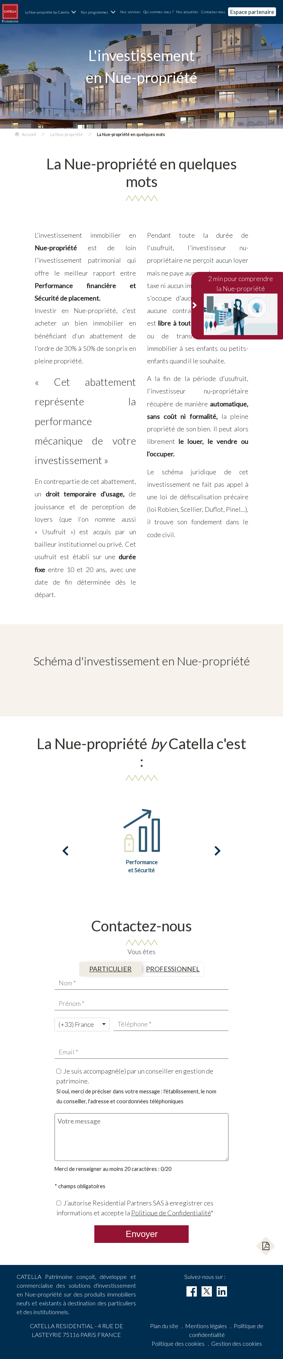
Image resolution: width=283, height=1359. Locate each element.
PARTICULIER (110, 969)
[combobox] (82, 1024)
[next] (217, 851)
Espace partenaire (252, 11)
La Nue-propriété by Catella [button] (47, 12)
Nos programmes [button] (94, 12)
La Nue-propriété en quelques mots (131, 134)
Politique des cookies (178, 1343)
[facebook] (191, 1291)
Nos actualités (187, 12)
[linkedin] (222, 1291)
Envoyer (142, 1234)
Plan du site (164, 1325)
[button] (266, 1246)
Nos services (130, 12)
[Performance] (141, 829)
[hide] (195, 306)
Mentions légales (206, 1325)
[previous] (65, 851)
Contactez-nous (213, 12)
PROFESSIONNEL (173, 969)
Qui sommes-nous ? (158, 12)
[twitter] (207, 1291)
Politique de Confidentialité (171, 1213)
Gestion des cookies (236, 1343)
